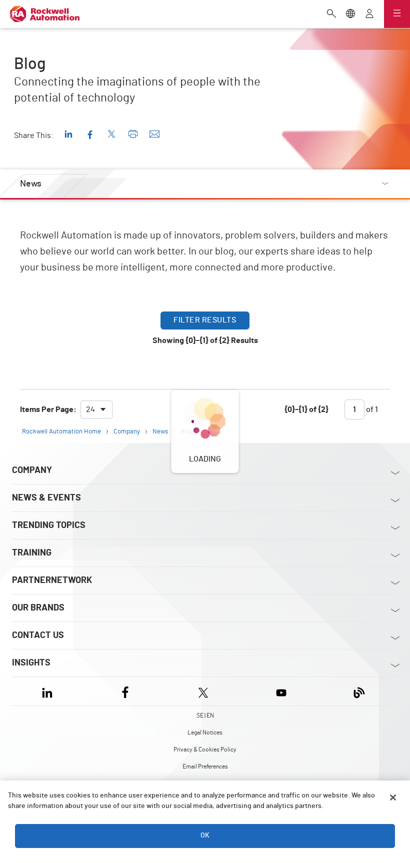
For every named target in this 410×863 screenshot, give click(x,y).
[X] (203, 691)
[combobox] (96, 409)
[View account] (369, 14)
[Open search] (331, 14)
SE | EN (205, 715)
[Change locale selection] (350, 14)
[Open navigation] (397, 14)
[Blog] (359, 691)
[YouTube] (281, 691)
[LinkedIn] (49, 691)
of (371, 410)
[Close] (393, 798)
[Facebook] (125, 691)
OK (205, 835)
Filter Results (205, 320)
